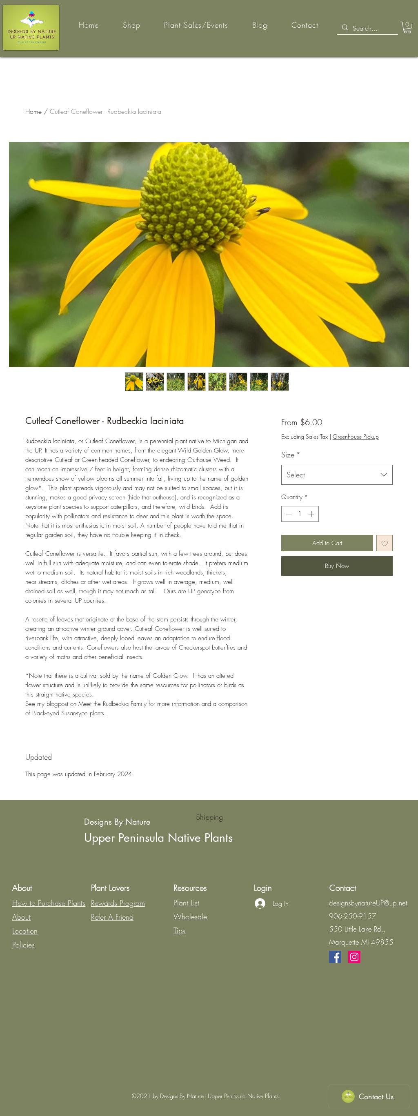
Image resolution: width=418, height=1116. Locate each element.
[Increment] (312, 513)
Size (290, 454)
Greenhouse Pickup (356, 436)
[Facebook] (335, 957)
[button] (407, 27)
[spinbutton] (300, 513)
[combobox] (337, 475)
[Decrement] (287, 513)
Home (33, 111)
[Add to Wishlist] (384, 543)
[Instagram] (354, 957)
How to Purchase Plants (48, 903)
